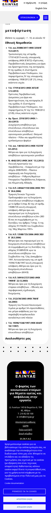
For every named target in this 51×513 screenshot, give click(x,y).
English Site (41, 8)
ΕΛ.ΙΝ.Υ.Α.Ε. (25, 438)
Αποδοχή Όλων (24, 507)
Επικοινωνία (28, 17)
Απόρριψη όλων (24, 499)
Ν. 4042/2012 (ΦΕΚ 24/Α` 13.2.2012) (26, 160)
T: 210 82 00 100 (25, 413)
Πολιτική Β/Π (25, 429)
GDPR (25, 425)
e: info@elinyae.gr (25, 416)
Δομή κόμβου (25, 433)
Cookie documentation (14, 483)
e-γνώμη (43, 2)
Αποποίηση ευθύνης (25, 422)
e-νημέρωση (30, 2)
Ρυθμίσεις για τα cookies (24, 491)
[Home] (11, 3)
